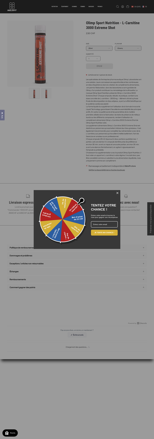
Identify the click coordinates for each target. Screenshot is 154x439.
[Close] (117, 193)
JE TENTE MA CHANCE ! (104, 233)
